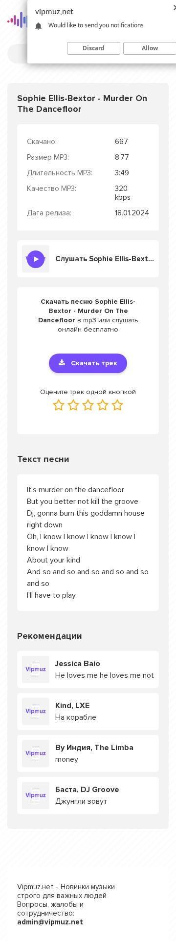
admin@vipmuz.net (50, 922)
